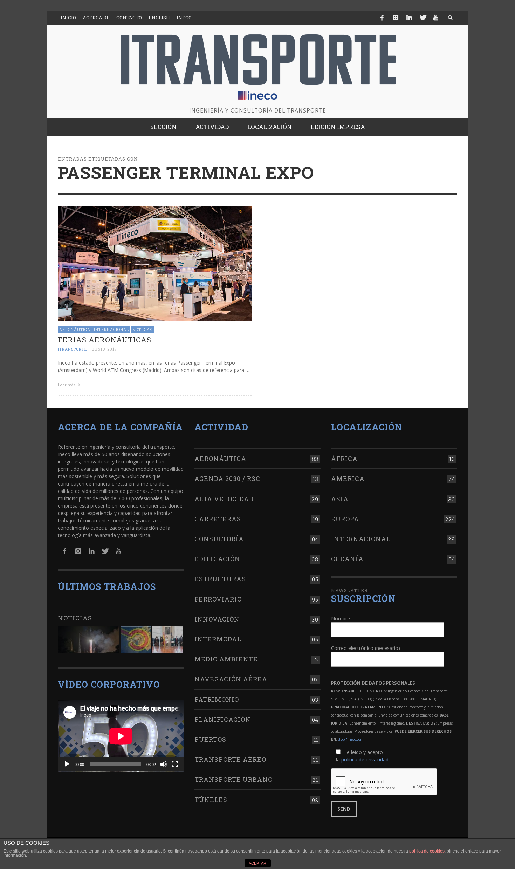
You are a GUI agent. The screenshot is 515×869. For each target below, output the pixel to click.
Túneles (210, 799)
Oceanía (347, 559)
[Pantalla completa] (174, 764)
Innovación (217, 619)
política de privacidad (365, 759)
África (344, 458)
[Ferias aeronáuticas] (155, 262)
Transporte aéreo (230, 759)
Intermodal (217, 639)
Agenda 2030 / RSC (227, 478)
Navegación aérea (230, 679)
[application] (121, 736)
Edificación (217, 559)
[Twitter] (422, 18)
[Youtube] (435, 18)
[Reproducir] (66, 764)
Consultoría (219, 539)
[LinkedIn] (409, 18)
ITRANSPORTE (72, 349)
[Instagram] (395, 18)
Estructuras (220, 579)
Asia (340, 499)
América (348, 478)
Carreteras (217, 519)
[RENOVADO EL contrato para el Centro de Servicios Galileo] (88, 639)
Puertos (210, 739)
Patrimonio (216, 699)
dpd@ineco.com (350, 739)
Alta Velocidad (224, 499)
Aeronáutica (74, 329)
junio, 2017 (104, 349)
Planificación (222, 719)
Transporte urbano (233, 779)
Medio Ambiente (226, 659)
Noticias (142, 329)
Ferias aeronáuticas (104, 340)
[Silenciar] (163, 764)
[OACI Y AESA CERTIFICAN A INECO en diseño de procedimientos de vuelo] (136, 639)
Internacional (111, 329)
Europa (345, 519)
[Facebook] (382, 18)
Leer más (67, 384)
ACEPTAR (257, 863)
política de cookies (427, 851)
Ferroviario (218, 599)
